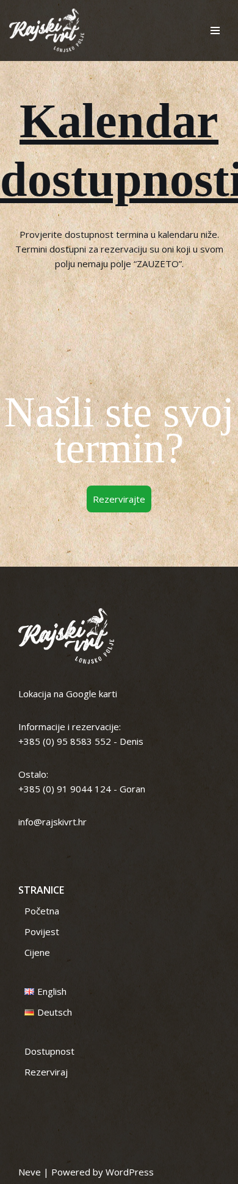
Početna (41, 911)
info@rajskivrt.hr (52, 822)
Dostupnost (49, 1051)
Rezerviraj (46, 1072)
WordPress (130, 1172)
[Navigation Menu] (215, 30)
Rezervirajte (119, 499)
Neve (29, 1172)
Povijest (41, 931)
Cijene (37, 952)
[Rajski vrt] (46, 30)
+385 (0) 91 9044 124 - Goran (81, 789)
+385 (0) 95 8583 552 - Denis (80, 741)
